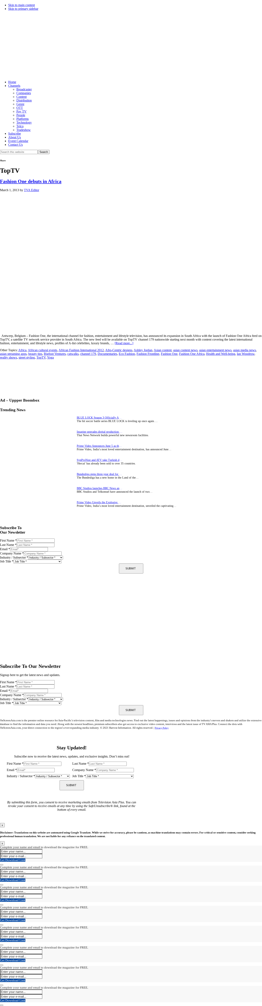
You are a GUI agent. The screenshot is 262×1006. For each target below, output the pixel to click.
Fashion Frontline (148, 354)
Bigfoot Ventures (55, 354)
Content (21, 96)
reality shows (8, 357)
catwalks (73, 354)
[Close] (1, 864)
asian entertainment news (215, 350)
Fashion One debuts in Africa (30, 181)
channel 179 (88, 354)
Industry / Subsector (14, 557)
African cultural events (42, 350)
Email (5, 549)
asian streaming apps (13, 354)
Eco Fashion (127, 354)
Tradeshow (23, 130)
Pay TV (21, 111)
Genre (20, 104)
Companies (23, 93)
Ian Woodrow (245, 354)
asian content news (185, 350)
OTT (19, 108)
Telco (20, 126)
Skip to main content (21, 5)
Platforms (22, 119)
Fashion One (169, 354)
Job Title (7, 561)
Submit (130, 568)
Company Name (12, 553)
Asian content (163, 350)
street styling (27, 357)
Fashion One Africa (191, 354)
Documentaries (107, 354)
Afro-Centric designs (118, 350)
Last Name (8, 544)
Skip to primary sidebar (23, 8)
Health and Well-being (220, 354)
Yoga (50, 357)
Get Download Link (12, 860)
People (20, 115)
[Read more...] (124, 343)
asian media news (244, 350)
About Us (14, 137)
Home (12, 82)
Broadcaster (24, 89)
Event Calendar (18, 141)
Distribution (24, 100)
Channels (14, 85)
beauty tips (35, 354)
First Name (8, 540)
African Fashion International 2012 (81, 350)
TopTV (41, 357)
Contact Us (15, 144)
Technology (24, 122)
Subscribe (14, 133)
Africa (22, 350)
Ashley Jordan (143, 350)
